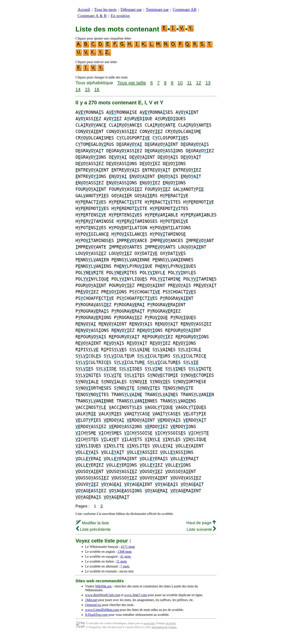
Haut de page (199, 522)
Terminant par (157, 9)
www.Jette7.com (135, 595)
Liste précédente (95, 529)
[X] (93, 54)
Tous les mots (105, 9)
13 (208, 82)
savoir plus (149, 623)
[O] (173, 46)
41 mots (125, 556)
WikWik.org (103, 586)
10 (180, 82)
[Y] (101, 54)
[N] (166, 46)
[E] (108, 46)
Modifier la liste (95, 523)
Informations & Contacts (164, 627)
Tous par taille (131, 82)
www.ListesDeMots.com (102, 610)
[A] (79, 46)
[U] (79, 54)
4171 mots (128, 546)
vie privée (170, 623)
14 (78, 89)
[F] (115, 46)
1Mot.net (91, 600)
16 (96, 89)
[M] (159, 46)
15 (87, 89)
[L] (151, 46)
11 (189, 82)
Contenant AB (184, 9)
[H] (130, 46)
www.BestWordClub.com (102, 595)
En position (120, 15)
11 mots (121, 561)
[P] (180, 46)
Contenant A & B (92, 15)
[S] (202, 46)
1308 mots (125, 551)
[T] (210, 46)
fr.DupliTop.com (96, 614)
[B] (86, 46)
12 (198, 82)
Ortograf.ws (93, 605)
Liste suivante (200, 529)
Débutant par (131, 9)
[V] (86, 54)
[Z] (108, 54)
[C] (93, 46)
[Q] (188, 46)
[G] (122, 46)
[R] (195, 46)
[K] (144, 46)
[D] (101, 46)
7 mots (124, 566)
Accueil (84, 9)
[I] (137, 46)
